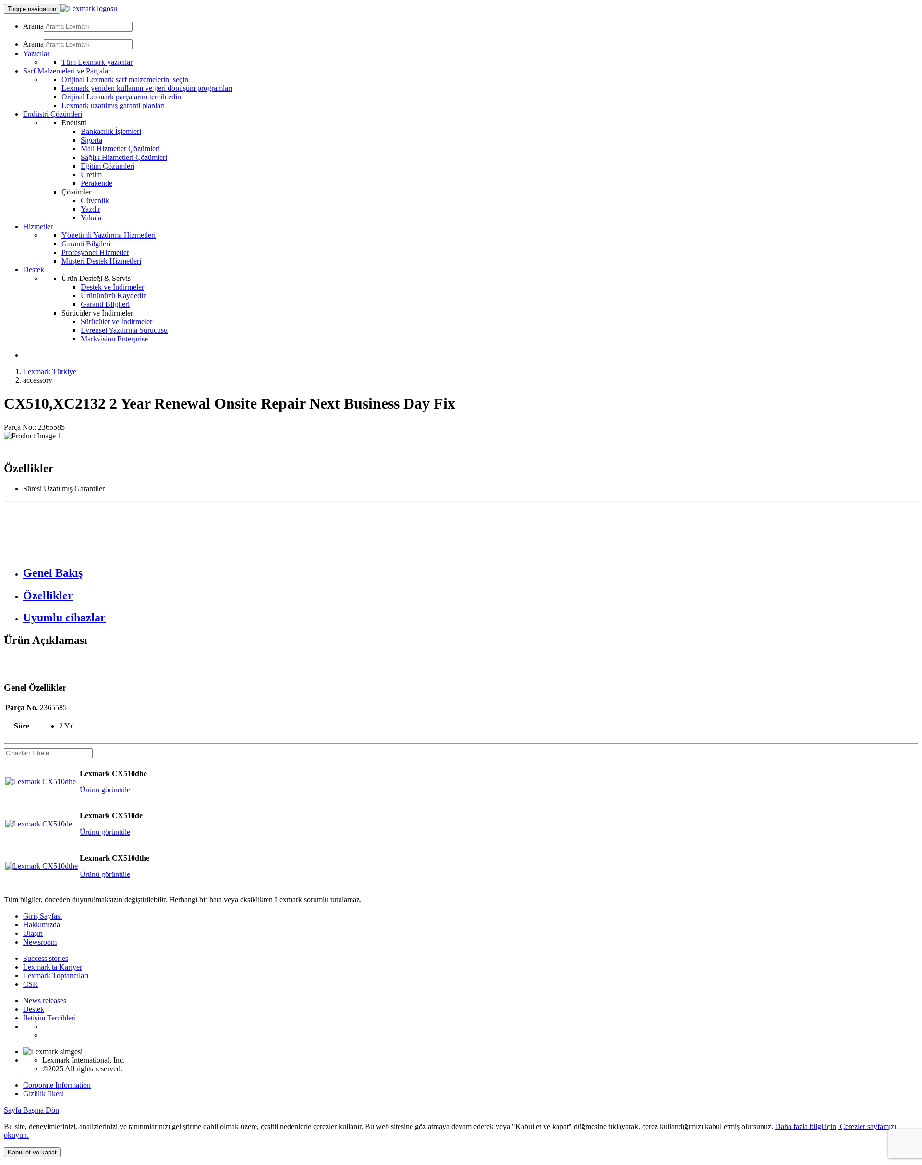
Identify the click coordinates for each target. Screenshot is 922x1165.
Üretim (91, 174)
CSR (30, 984)
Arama (33, 26)
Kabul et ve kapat (32, 1152)
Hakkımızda (41, 925)
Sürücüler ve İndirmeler (116, 321)
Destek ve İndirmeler (112, 287)
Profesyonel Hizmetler (95, 252)
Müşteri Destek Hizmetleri (101, 261)
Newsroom (40, 942)
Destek (33, 1009)
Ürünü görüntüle (105, 790)
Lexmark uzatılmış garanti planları (113, 105)
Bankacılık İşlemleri (111, 131)
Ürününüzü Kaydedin (114, 295)
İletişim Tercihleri (49, 1018)
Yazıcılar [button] (36, 53)
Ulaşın (33, 933)
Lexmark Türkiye (49, 371)
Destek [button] (33, 270)
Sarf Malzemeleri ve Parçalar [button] (66, 71)
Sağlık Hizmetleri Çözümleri (124, 157)
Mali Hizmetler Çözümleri (120, 149)
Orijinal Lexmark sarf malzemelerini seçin (124, 79)
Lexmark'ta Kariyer (52, 967)
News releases (44, 1000)
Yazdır (90, 209)
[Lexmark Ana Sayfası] (88, 8)
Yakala (91, 218)
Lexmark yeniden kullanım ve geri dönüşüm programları (146, 88)
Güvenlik (95, 200)
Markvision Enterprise (114, 339)
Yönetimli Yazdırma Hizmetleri (108, 235)
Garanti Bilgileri (85, 244)
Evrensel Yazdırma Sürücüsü (124, 330)
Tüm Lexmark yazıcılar (97, 62)
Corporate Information (57, 1085)
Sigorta (91, 140)
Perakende (96, 183)
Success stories (45, 958)
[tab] (470, 573)
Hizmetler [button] (38, 226)
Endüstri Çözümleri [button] (52, 114)
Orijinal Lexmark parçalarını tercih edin (121, 97)
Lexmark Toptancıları (55, 975)
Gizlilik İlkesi (43, 1094)
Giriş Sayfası (42, 916)
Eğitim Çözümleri (107, 166)
